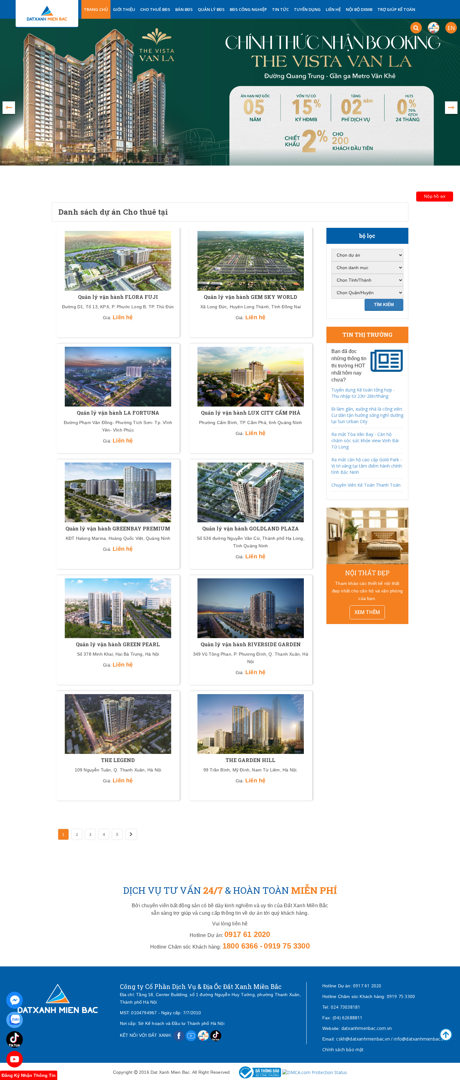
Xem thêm (367, 612)
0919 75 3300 (401, 996)
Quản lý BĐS (211, 9)
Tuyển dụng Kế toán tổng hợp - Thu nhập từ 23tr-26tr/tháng (363, 393)
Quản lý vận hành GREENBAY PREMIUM (117, 528)
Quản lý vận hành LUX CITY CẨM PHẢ (250, 412)
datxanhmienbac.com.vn (366, 1028)
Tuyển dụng (307, 9)
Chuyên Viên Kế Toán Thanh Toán (366, 485)
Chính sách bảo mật (343, 1049)
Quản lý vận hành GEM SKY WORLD (250, 297)
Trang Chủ (96, 9)
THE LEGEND (118, 760)
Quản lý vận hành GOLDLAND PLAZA (250, 528)
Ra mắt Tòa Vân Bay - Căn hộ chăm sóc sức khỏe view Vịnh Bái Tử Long (365, 440)
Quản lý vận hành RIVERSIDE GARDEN (251, 644)
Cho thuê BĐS (155, 9)
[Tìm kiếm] (416, 27)
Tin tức (280, 9)
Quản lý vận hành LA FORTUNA (118, 412)
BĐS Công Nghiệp (248, 9)
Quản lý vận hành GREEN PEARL (118, 644)
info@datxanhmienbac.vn (420, 1039)
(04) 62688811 (348, 1018)
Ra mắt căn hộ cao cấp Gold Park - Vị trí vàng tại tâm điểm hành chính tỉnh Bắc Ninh (366, 466)
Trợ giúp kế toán (396, 9)
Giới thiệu (124, 9)
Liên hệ (333, 9)
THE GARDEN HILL (250, 760)
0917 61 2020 (367, 986)
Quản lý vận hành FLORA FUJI (118, 297)
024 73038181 (345, 1007)
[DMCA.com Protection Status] (314, 1072)
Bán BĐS (184, 9)
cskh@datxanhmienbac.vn (363, 1039)
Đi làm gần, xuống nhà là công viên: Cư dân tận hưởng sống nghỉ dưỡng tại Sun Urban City (367, 415)
